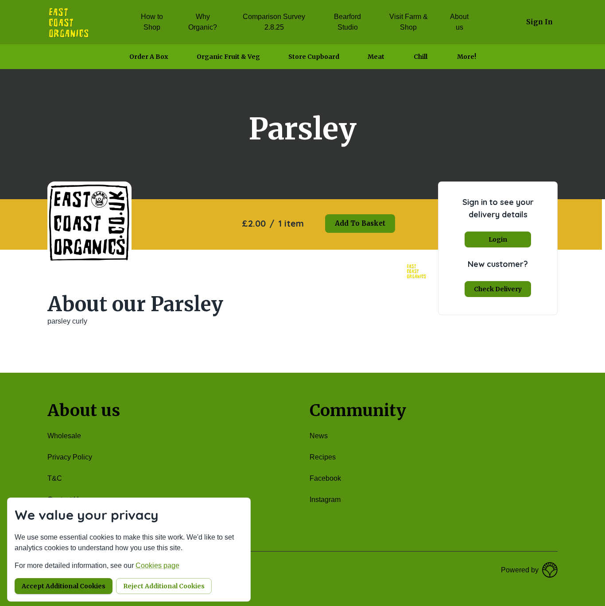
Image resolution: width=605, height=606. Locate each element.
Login (498, 239)
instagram (325, 499)
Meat (376, 57)
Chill (420, 57)
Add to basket (360, 223)
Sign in (539, 22)
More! (466, 57)
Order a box (148, 57)
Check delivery (498, 289)
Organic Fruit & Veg (228, 57)
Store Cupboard (313, 57)
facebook (325, 478)
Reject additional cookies (164, 586)
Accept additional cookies (63, 586)
